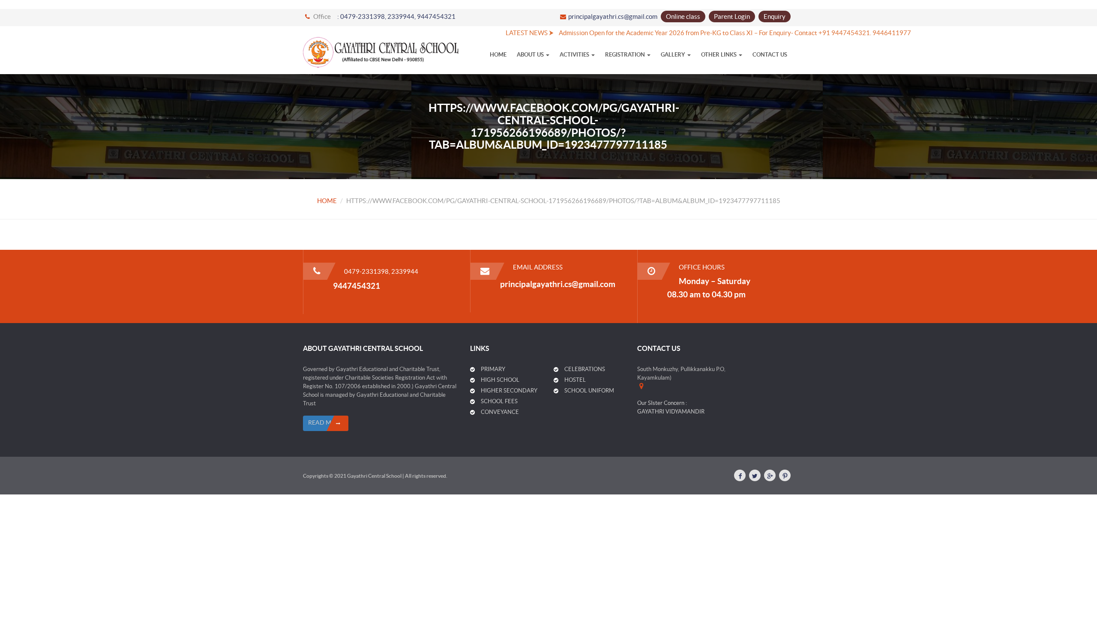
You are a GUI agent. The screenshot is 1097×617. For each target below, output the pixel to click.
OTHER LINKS (719, 54)
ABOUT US (531, 54)
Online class (683, 16)
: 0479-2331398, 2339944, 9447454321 (396, 16)
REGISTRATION (625, 54)
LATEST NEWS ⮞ (512, 32)
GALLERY (673, 54)
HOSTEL (575, 380)
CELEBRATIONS (584, 369)
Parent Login (732, 16)
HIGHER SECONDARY (509, 390)
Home (498, 54)
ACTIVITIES (575, 54)
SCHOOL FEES (499, 401)
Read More (325, 422)
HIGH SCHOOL (500, 380)
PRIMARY (493, 369)
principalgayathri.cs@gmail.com (612, 16)
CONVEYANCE (500, 412)
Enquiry (774, 16)
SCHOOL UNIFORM (589, 390)
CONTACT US (769, 54)
